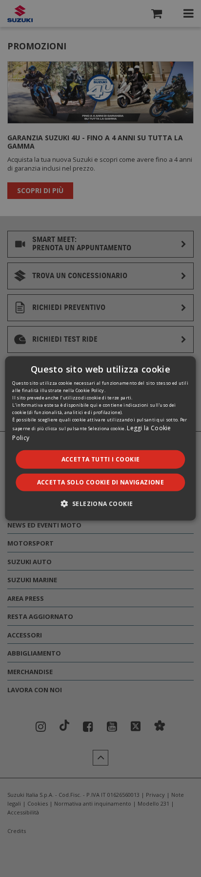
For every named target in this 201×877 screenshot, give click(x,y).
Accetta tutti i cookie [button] (100, 459)
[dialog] (100, 438)
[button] (100, 503)
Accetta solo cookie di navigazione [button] (100, 482)
